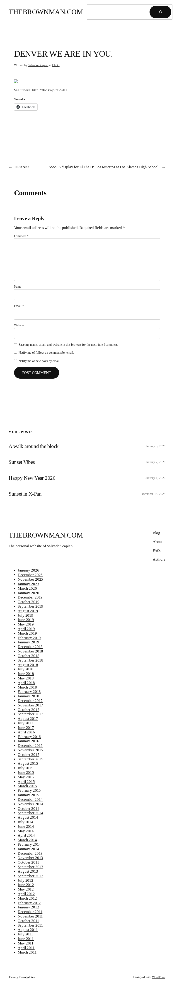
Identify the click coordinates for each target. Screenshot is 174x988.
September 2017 (30, 714)
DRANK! (21, 167)
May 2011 (26, 943)
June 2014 (26, 826)
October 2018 (28, 656)
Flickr (56, 65)
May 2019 (26, 624)
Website (19, 325)
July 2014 (25, 822)
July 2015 (25, 768)
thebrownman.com (46, 12)
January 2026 (28, 570)
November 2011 (30, 916)
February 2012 (29, 903)
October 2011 (28, 921)
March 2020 (27, 588)
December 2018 (30, 647)
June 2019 (26, 620)
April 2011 (26, 948)
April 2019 (26, 629)
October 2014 (28, 808)
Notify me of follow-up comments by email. (46, 352)
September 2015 (30, 759)
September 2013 (30, 867)
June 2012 (26, 885)
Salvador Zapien (38, 65)
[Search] (160, 12)
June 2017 (26, 727)
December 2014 (30, 799)
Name (19, 286)
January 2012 (28, 907)
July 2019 (25, 615)
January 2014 (28, 849)
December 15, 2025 (153, 494)
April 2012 (26, 894)
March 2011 (27, 952)
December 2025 (30, 575)
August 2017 (28, 718)
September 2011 (30, 925)
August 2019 (28, 611)
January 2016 (28, 741)
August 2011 (28, 929)
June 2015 (26, 772)
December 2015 (30, 745)
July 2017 (25, 723)
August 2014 (28, 817)
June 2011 (26, 939)
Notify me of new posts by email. (39, 361)
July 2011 (25, 934)
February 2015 (29, 790)
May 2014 (26, 831)
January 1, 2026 (155, 478)
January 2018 (28, 696)
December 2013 (30, 853)
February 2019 (29, 638)
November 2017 (30, 705)
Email (19, 306)
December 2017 (30, 700)
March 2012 (27, 898)
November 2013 (30, 858)
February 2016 (29, 737)
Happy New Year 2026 (32, 478)
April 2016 (26, 732)
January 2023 (28, 584)
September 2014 (30, 813)
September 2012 (30, 876)
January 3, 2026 (155, 446)
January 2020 (28, 593)
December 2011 (30, 912)
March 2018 (27, 687)
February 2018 (29, 691)
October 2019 (28, 602)
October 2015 (28, 754)
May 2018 (26, 678)
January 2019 (28, 642)
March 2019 (27, 633)
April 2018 (26, 683)
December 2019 (30, 597)
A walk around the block (33, 446)
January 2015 (28, 795)
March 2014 (27, 840)
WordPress (158, 977)
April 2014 (26, 835)
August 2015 (28, 763)
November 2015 (30, 750)
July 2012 (25, 880)
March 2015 (27, 786)
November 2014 (30, 804)
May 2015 (26, 777)
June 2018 (26, 674)
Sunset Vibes (22, 462)
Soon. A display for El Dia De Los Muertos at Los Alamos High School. (104, 167)
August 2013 (28, 871)
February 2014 (29, 844)
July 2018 (25, 669)
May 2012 (26, 889)
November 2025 (30, 579)
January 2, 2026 (155, 462)
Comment (21, 236)
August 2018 (28, 665)
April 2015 (26, 781)
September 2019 (30, 606)
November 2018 (30, 651)
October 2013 (28, 862)
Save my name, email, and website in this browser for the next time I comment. (68, 344)
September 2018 (30, 660)
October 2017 (28, 710)
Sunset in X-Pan (25, 494)
